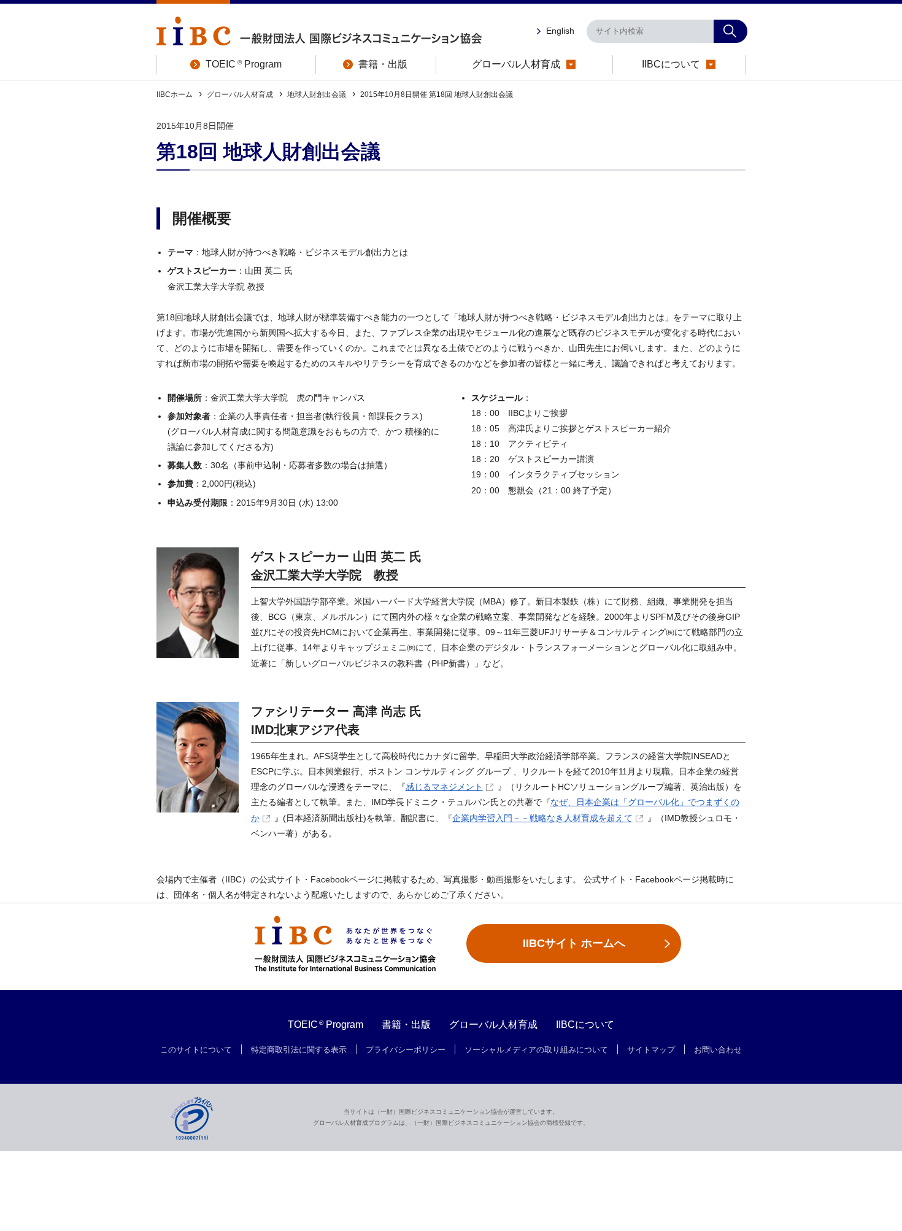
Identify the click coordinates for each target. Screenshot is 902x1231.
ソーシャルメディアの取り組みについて (536, 1050)
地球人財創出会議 (316, 94)
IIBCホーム (174, 94)
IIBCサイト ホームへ (574, 943)
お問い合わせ (718, 1050)
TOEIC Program (326, 1024)
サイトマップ (651, 1050)
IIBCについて (585, 1024)
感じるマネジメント (444, 787)
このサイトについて (196, 1050)
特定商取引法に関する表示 (299, 1050)
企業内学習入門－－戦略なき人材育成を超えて (542, 818)
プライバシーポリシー (405, 1050)
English (560, 31)
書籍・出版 (406, 1024)
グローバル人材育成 (240, 94)
